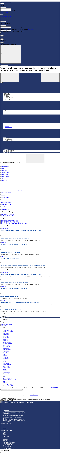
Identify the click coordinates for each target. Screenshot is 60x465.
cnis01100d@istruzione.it (14, 411)
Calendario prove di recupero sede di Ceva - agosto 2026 (15, 238)
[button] (11, 190)
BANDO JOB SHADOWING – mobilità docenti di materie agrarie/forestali (20, 302)
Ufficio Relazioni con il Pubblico (9, 442)
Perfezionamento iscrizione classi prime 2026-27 (13, 244)
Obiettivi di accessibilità (7, 444)
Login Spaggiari (30, 29)
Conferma (6, 65)
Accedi (2, 3)
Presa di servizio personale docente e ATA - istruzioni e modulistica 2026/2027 (20, 230)
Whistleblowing (6, 445)
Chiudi (2, 35)
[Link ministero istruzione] (5, 2)
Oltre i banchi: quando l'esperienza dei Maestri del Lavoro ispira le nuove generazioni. (22, 265)
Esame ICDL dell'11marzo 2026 (9, 258)
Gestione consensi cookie (7, 446)
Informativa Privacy (6, 441)
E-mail (13, 27)
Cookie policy (5, 439)
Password (13, 10)
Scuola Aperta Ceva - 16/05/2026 (10, 252)
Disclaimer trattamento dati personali (7, 455)
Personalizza (3, 389)
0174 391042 (6, 418)
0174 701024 (6, 410)
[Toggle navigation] (9, 77)
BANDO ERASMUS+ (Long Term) (10, 309)
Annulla (2, 65)
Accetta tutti (18, 389)
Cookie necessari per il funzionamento (7, 398)
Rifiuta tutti (10, 389)
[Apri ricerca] (50, 77)
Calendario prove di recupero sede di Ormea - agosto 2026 (16, 282)
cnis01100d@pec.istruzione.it (15, 412)
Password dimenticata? (4, 12)
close (2, 82)
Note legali (5, 440)
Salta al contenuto (3, 0)
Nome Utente (14, 8)
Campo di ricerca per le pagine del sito (7, 162)
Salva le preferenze (9, 400)
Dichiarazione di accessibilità (8, 443)
